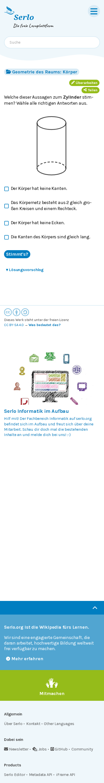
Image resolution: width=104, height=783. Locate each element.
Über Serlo (13, 723)
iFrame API (65, 774)
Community (82, 749)
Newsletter (19, 749)
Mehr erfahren (27, 658)
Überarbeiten (86, 83)
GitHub (61, 749)
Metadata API (41, 774)
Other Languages (59, 723)
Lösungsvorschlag (24, 269)
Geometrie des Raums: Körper (44, 72)
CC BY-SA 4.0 (14, 325)
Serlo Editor (14, 774)
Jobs (42, 749)
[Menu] (94, 11)
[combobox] (52, 42)
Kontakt (33, 723)
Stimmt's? (17, 254)
